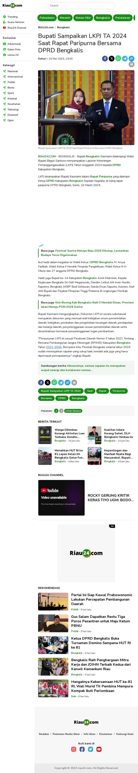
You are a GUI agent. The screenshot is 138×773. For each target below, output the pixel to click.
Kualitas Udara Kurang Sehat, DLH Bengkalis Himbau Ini (118, 433)
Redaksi (44, 734)
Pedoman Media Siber (66, 734)
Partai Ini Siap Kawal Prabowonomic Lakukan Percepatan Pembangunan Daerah (101, 599)
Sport (11, 93)
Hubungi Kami (125, 734)
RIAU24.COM (47, 156)
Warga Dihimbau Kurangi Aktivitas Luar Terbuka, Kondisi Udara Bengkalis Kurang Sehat (70, 433)
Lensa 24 (13, 55)
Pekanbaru (47, 18)
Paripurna (105, 177)
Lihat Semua (73, 411)
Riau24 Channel (17, 27)
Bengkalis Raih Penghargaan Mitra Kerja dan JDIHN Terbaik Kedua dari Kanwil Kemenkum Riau (101, 664)
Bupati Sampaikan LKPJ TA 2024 (61, 391)
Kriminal (12, 98)
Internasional (15, 76)
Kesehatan (14, 104)
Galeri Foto (14, 49)
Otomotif (13, 115)
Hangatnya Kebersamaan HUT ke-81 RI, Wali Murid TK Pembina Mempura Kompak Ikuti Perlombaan (102, 686)
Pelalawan (122, 18)
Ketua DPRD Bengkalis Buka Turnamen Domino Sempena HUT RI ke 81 (101, 643)
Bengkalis (103, 18)
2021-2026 (54, 347)
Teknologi (13, 109)
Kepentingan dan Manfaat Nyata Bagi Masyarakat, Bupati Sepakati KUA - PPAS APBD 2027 (119, 454)
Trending (13, 17)
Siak (73, 696)
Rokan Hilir (83, 18)
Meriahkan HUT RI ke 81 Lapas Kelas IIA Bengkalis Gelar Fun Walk (69, 454)
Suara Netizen (16, 22)
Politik (11, 82)
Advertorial (14, 44)
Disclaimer (105, 734)
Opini (10, 120)
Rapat (94, 177)
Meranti (65, 18)
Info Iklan (89, 734)
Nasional (13, 71)
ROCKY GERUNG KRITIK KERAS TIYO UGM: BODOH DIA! (111, 497)
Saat (90, 391)
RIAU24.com (46, 27)
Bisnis (11, 87)
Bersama (46, 398)
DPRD (116, 165)
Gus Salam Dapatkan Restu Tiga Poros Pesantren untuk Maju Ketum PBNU (100, 621)
